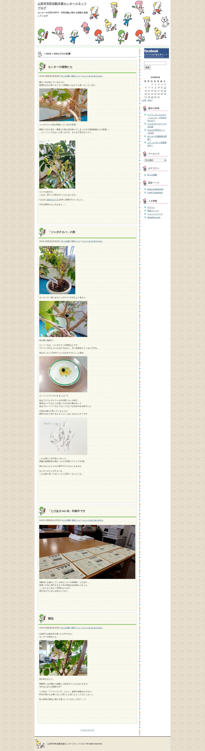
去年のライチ (52, 200)
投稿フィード (153, 211)
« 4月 (144, 100)
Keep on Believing (155, 189)
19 (165, 91)
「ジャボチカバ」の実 (61, 232)
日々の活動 (65, 76)
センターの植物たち (60, 66)
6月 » (150, 100)
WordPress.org (153, 217)
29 (152, 97)
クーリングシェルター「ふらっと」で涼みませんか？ (157, 118)
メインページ (87, 730)
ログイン (151, 207)
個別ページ (75, 76)
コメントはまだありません (92, 76)
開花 (50, 618)
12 (165, 88)
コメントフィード (155, 214)
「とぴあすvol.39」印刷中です (67, 511)
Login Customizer (155, 192)
